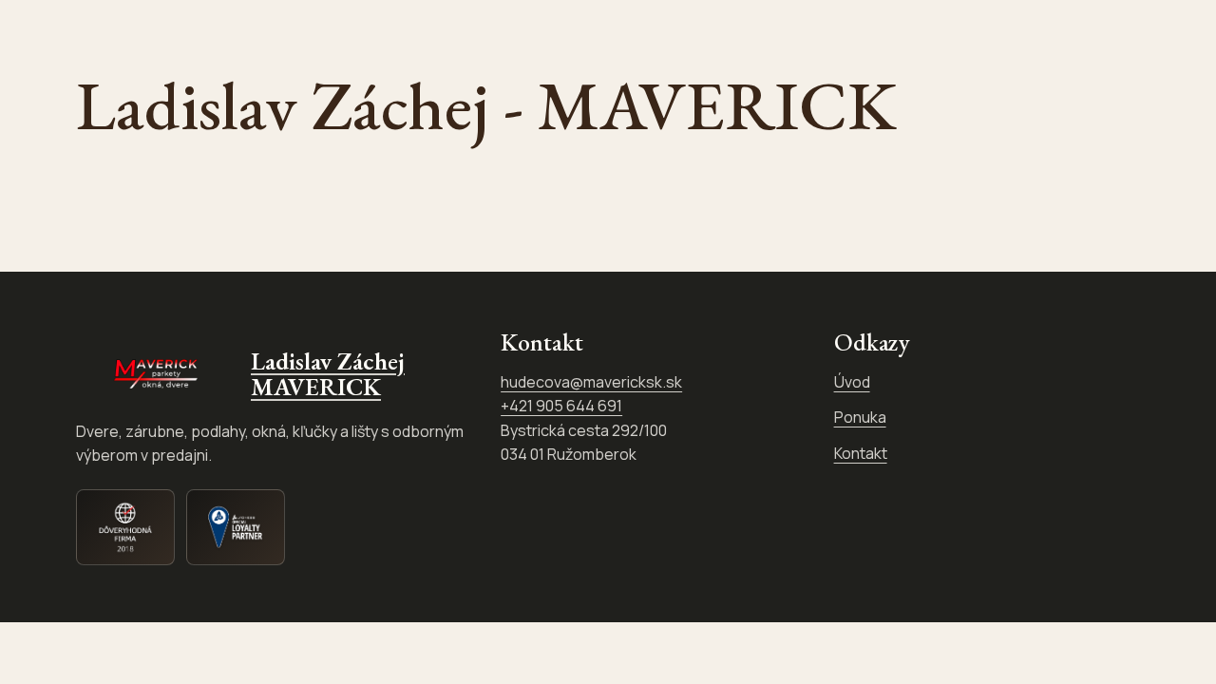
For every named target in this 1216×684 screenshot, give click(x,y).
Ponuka (860, 417)
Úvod (852, 381)
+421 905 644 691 (561, 405)
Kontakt (860, 453)
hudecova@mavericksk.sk (591, 381)
